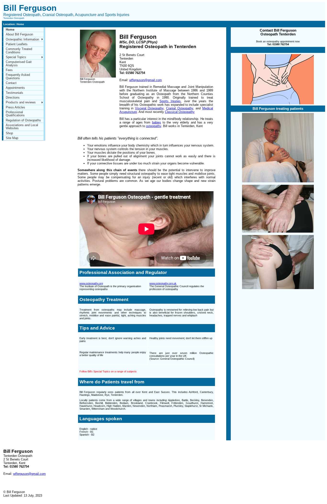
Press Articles (15, 107)
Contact (11, 83)
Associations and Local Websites (22, 126)
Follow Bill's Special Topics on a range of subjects (108, 371)
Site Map (12, 138)
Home (10, 29)
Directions (13, 97)
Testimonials (14, 93)
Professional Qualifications (15, 113)
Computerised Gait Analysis (19, 63)
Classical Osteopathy (180, 112)
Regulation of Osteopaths (23, 120)
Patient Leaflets (17, 44)
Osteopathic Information (22, 39)
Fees (9, 70)
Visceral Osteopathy (149, 108)
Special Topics (16, 57)
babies (156, 122)
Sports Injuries (170, 101)
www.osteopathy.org (91, 283)
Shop (9, 133)
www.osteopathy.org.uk (162, 283)
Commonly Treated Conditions (19, 50)
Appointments (15, 88)
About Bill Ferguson (19, 34)
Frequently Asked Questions (18, 76)
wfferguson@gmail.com (145, 80)
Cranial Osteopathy (179, 108)
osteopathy (153, 126)
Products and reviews (21, 102)
